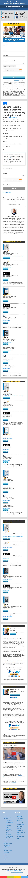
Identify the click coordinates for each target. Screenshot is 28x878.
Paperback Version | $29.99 (8, 359)
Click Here (16, 80)
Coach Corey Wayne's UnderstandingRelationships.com (14, 2)
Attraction (19, 820)
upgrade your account (12, 158)
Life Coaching (20, 818)
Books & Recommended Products (23, 18)
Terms (14, 870)
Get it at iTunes (6, 278)
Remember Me (7, 184)
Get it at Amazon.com (7, 267)
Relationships (20, 830)
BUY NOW (5, 269)
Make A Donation (7, 17)
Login (5, 854)
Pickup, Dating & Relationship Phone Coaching (9, 831)
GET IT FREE (6, 258)
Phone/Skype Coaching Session (22, 13)
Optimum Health (21, 832)
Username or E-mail (7, 168)
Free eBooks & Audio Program (9, 12)
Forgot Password (7, 192)
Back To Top (18, 870)
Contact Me (6, 852)
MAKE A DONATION (15, 694)
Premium (5, 104)
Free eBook (6, 840)
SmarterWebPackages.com (17, 872)
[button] (13, 6)
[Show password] (23, 57)
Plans (5, 859)
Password (5, 173)
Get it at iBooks (6, 309)
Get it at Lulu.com (6, 320)
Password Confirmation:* (9, 60)
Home (5, 815)
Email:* (4, 50)
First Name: (5, 45)
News (18, 838)
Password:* (5, 55)
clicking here (5, 770)
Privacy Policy (10, 870)
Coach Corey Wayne (13, 117)
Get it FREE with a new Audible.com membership (13, 256)
